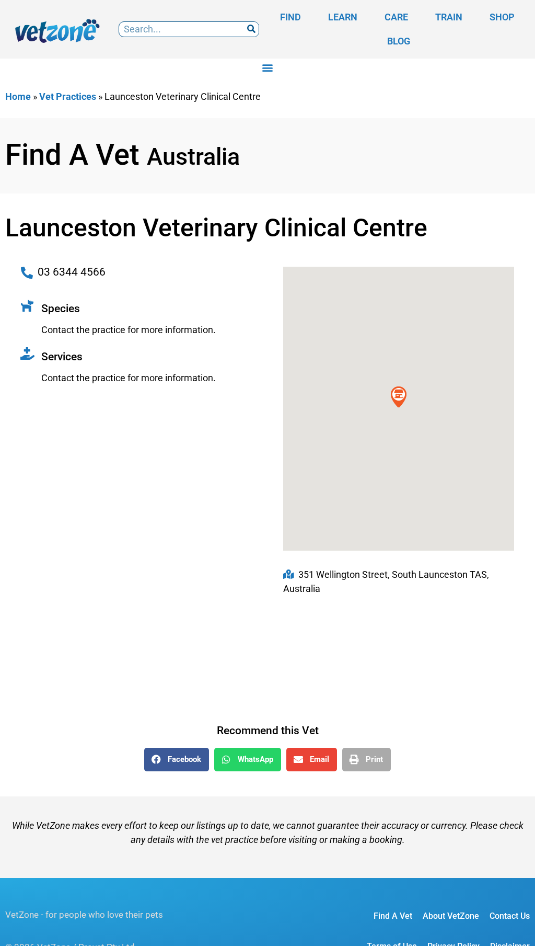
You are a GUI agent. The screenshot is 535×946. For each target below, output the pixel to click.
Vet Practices (67, 96)
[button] (267, 67)
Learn (342, 17)
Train (448, 17)
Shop (502, 17)
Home (18, 96)
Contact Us (510, 916)
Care (396, 17)
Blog (398, 41)
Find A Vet (393, 916)
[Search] (251, 29)
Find (290, 17)
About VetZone (451, 916)
